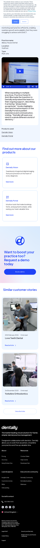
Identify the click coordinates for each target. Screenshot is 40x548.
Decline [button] (24, 21)
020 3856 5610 (9, 501)
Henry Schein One (7, 463)
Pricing (4, 456)
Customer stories (7, 481)
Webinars (23, 484)
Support (4, 540)
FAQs (3, 484)
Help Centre (24, 460)
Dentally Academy (26, 481)
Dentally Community (27, 477)
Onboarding (5, 488)
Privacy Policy (32, 11)
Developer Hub (25, 463)
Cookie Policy (5, 536)
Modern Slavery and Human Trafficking (28, 535)
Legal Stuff (5, 531)
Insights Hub (5, 477)
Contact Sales (25, 456)
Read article (9, 345)
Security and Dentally (27, 531)
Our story (4, 460)
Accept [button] (15, 21)
